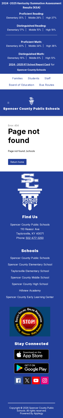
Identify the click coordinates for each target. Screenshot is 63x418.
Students (33, 78)
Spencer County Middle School (30, 277)
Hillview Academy (30, 290)
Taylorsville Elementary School (30, 271)
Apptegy (38, 413)
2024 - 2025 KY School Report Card (29, 64)
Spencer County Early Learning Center (30, 297)
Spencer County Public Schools (30, 258)
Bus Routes (46, 84)
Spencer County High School (30, 284)
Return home (17, 162)
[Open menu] (8, 103)
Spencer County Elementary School (30, 264)
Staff (47, 78)
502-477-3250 (35, 238)
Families (17, 78)
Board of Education (21, 84)
